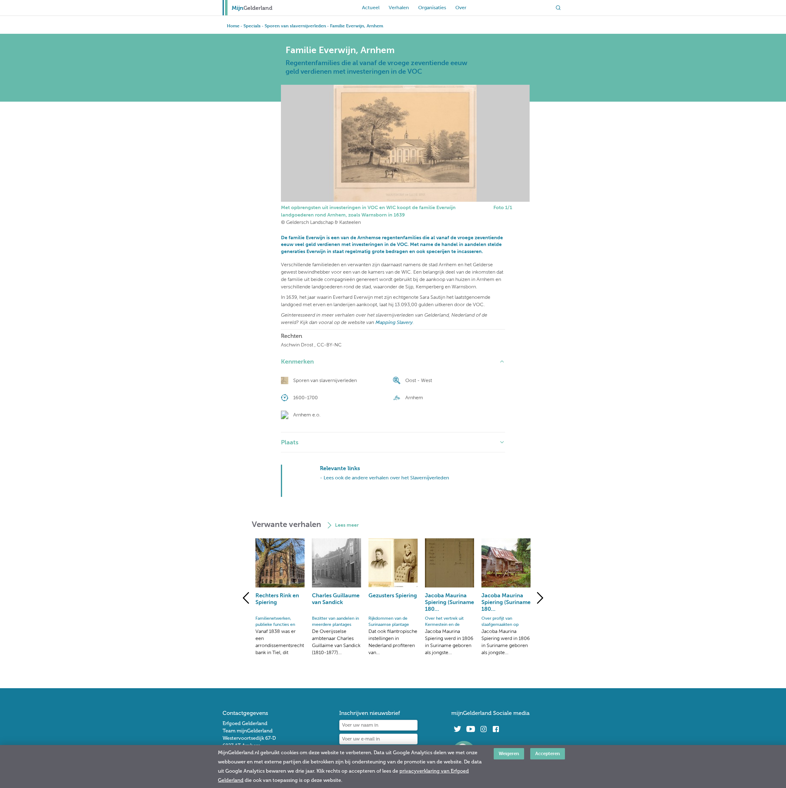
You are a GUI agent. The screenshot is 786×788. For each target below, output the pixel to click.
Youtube (470, 729)
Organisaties (432, 7)
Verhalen (399, 7)
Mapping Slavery (394, 322)
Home (233, 25)
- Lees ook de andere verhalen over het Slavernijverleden (384, 478)
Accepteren (547, 753)
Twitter (457, 729)
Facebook (496, 729)
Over (460, 7)
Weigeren (509, 753)
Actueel (370, 7)
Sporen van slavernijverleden (295, 25)
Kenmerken (297, 361)
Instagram (483, 729)
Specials (252, 25)
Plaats (289, 442)
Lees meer (347, 525)
